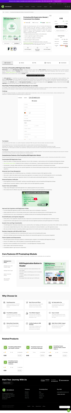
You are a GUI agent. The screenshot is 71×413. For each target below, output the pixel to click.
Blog (51, 6)
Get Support (65, 3)
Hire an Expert (59, 3)
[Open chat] (68, 410)
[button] (65, 6)
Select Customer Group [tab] (7, 275)
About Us (27, 397)
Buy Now (61, 26)
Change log (48, 62)
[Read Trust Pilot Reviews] (42, 22)
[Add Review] (29, 22)
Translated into (56, 45)
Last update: (57, 43)
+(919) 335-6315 (61, 394)
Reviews (22, 62)
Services (27, 6)
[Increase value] (67, 21)
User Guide (6, 43)
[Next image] (20, 29)
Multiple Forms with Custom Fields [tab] (8, 266)
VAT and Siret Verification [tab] (7, 279)
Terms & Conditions (10, 405)
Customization (63, 62)
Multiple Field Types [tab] (8, 270)
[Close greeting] (68, 407)
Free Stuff (39, 6)
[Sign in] (67, 6)
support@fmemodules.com (63, 392)
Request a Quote (6, 382)
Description (8, 62)
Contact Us (41, 395)
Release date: (57, 41)
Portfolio (33, 6)
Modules (21, 6)
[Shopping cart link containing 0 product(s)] (69, 6)
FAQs (35, 62)
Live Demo (16, 43)
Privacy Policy (4, 405)
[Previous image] (4, 29)
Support (45, 6)
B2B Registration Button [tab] (7, 262)
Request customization (60, 30)
